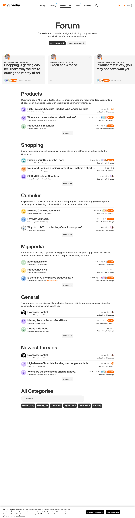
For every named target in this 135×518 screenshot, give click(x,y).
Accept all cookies (113, 512)
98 (103, 176)
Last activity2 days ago (105, 272)
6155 (29, 80)
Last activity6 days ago (105, 163)
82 (22, 80)
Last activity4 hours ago (105, 120)
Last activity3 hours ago (105, 112)
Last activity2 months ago (105, 230)
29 (115, 80)
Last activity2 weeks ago (105, 221)
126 (98, 261)
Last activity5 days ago (105, 213)
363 (94, 210)
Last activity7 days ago (105, 179)
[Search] (96, 5)
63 (100, 320)
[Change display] (119, 5)
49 (105, 109)
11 (99, 117)
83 (108, 168)
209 (59, 80)
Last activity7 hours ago (105, 264)
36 (105, 355)
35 (105, 312)
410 (93, 117)
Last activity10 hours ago (105, 128)
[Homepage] (11, 5)
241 (93, 160)
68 (100, 219)
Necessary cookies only (95, 512)
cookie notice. (20, 516)
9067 (122, 80)
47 (108, 269)
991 (93, 278)
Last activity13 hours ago (105, 323)
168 (98, 125)
